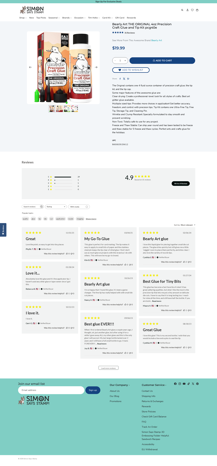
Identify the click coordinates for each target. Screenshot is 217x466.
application (60, 219)
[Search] (182, 10)
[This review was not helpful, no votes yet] (71, 253)
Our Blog (114, 396)
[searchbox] (30, 207)
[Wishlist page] (192, 10)
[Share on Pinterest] (128, 78)
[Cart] (197, 10)
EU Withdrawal (150, 449)
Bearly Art (156, 40)
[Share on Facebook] (120, 78)
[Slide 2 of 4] (59, 108)
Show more (91, 219)
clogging (80, 219)
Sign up (93, 390)
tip (40, 219)
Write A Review (180, 183)
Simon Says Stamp (30, 459)
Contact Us (147, 391)
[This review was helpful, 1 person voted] (125, 264)
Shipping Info (148, 396)
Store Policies (149, 411)
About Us (115, 391)
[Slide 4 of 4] (74, 108)
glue (33, 219)
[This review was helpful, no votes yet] (67, 253)
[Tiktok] (188, 383)
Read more (156, 301)
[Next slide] (97, 67)
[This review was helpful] (184, 262)
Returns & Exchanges (152, 401)
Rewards (146, 406)
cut (51, 219)
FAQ (144, 421)
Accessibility (148, 444)
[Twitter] (193, 383)
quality (25, 219)
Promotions (115, 401)
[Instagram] (179, 383)
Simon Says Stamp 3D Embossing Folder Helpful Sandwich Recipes (155, 436)
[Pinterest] (197, 383)
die (45, 219)
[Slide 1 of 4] (52, 108)
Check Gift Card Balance (154, 416)
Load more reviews (108, 368)
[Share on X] (124, 78)
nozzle (70, 219)
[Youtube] (184, 383)
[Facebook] (175, 383)
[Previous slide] (30, 67)
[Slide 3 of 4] (67, 108)
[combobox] (56, 207)
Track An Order (149, 426)
